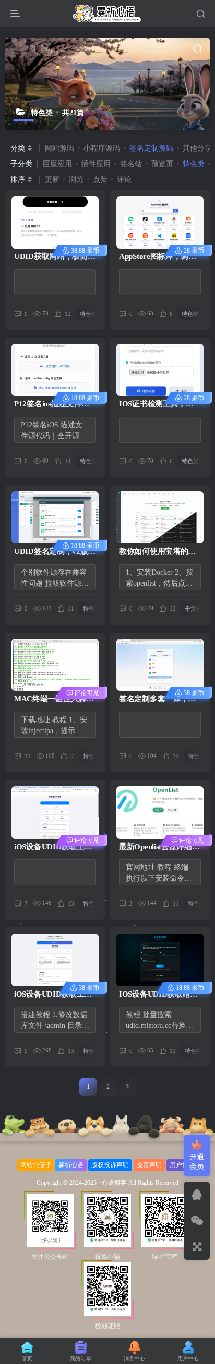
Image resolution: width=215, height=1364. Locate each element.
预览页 (162, 164)
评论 (124, 179)
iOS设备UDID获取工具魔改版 (53, 847)
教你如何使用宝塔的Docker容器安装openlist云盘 (159, 552)
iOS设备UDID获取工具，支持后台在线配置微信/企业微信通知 (52, 995)
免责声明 (149, 1165)
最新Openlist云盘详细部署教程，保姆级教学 (159, 847)
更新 (52, 179)
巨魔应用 (57, 164)
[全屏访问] (197, 1247)
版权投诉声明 (110, 1165)
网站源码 (59, 148)
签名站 (131, 164)
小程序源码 (101, 148)
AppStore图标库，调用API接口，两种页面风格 (157, 257)
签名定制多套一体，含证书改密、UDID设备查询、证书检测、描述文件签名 (159, 699)
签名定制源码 (151, 148)
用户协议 (182, 1165)
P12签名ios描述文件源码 (51, 405)
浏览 (76, 179)
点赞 (100, 179)
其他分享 (197, 148)
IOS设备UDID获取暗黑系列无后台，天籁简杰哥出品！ (158, 995)
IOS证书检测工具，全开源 (156, 405)
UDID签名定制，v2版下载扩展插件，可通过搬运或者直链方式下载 (54, 552)
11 (28, 756)
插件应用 (96, 164)
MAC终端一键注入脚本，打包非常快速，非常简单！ (52, 699)
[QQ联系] (197, 1195)
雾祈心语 (70, 1165)
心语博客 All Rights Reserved (140, 1183)
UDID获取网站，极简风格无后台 (54, 257)
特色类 (194, 164)
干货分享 (139, 500)
